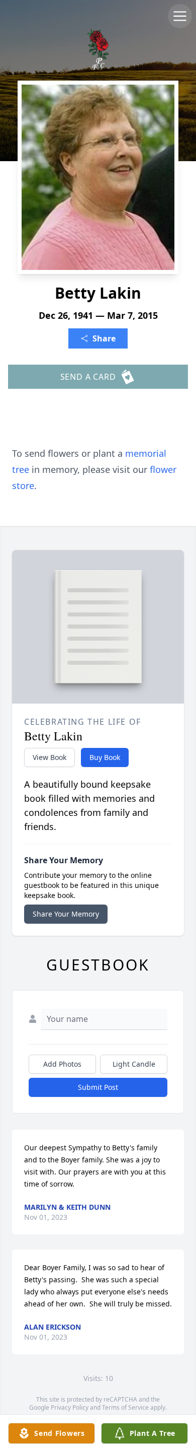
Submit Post (98, 1087)
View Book (49, 757)
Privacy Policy (69, 1407)
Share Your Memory (66, 914)
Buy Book (104, 757)
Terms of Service (125, 1407)
